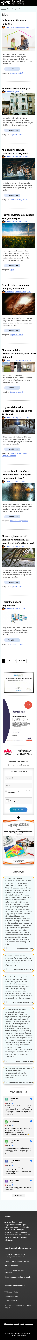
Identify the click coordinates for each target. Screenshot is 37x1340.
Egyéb (12, 270)
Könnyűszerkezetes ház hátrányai (17, 1261)
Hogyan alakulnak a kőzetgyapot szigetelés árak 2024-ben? (17, 411)
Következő (22, 661)
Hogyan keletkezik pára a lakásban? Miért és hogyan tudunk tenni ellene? (16, 474)
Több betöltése (18, 1195)
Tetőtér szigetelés (11, 1292)
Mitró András (9, 27)
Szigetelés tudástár (16, 73)
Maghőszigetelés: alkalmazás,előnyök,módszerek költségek (19, 353)
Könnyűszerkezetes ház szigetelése (18, 1277)
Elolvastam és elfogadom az (19, 791)
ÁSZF (22, 1324)
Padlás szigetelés (11, 1296)
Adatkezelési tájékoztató (11, 1324)
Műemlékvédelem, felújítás (16, 88)
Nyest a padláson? (11, 1266)
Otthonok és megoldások (19, 199)
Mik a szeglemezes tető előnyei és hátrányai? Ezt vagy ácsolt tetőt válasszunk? (18, 540)
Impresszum (29, 1324)
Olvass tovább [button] (9, 1114)
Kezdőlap (3, 9)
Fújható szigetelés (11, 1301)
